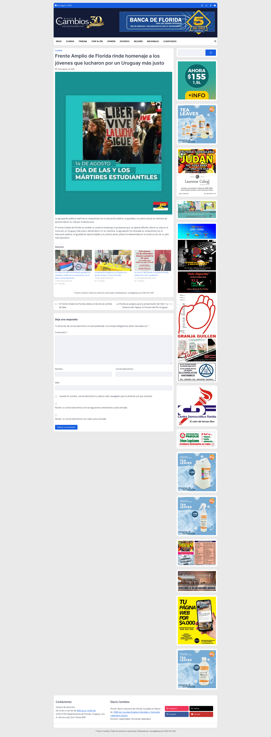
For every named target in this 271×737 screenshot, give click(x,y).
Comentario (61, 332)
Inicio (59, 41)
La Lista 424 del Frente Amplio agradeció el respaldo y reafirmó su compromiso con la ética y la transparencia (72, 275)
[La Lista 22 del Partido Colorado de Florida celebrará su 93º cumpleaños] (152, 260)
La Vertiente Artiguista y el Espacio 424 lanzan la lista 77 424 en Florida (111, 274)
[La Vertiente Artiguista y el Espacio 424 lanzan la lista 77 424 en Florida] (113, 260)
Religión (138, 41)
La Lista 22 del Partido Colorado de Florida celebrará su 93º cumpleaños (151, 274)
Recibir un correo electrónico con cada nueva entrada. (80, 418)
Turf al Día (97, 41)
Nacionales (153, 41)
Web (57, 382)
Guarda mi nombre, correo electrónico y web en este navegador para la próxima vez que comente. (105, 396)
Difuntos (124, 41)
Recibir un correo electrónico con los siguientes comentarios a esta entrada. (91, 407)
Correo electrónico (124, 369)
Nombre (59, 369)
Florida (70, 41)
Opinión (111, 41)
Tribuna (83, 41)
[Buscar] (211, 53)
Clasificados (169, 41)
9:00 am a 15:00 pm (86, 710)
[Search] (215, 41)
